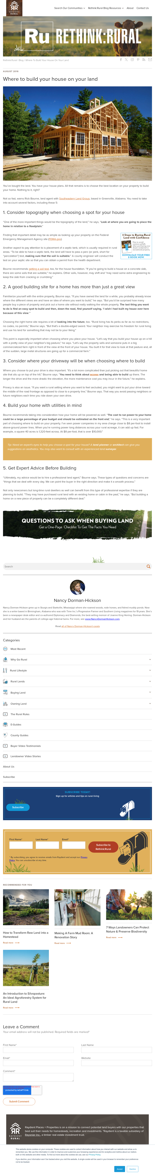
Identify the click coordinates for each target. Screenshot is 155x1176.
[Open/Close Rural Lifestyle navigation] (150, 670)
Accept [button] (119, 1169)
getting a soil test (39, 269)
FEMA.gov (55, 239)
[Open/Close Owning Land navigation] (150, 703)
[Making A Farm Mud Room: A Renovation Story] (77, 907)
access (94, 374)
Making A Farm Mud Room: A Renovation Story (73, 935)
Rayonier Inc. (32, 1135)
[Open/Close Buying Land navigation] (150, 692)
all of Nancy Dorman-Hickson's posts (80, 626)
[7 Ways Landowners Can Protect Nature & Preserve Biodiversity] (129, 904)
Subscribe (18, 807)
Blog (21, 60)
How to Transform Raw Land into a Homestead (25, 934)
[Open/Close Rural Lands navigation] (150, 681)
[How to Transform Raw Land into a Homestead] (26, 907)
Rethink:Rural (10, 60)
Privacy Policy (94, 1154)
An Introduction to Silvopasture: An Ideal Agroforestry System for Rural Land (24, 997)
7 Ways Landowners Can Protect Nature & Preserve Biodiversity (127, 929)
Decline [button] (132, 1169)
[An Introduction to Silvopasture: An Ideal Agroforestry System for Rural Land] (26, 968)
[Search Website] (148, 566)
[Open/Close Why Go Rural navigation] (150, 659)
